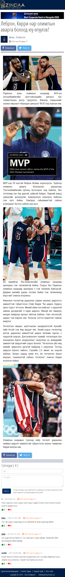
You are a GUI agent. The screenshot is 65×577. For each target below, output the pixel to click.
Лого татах (49, 571)
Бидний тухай (38, 571)
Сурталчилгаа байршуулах (10, 571)
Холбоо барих (26, 571)
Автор (11, 37)
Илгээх (6, 491)
